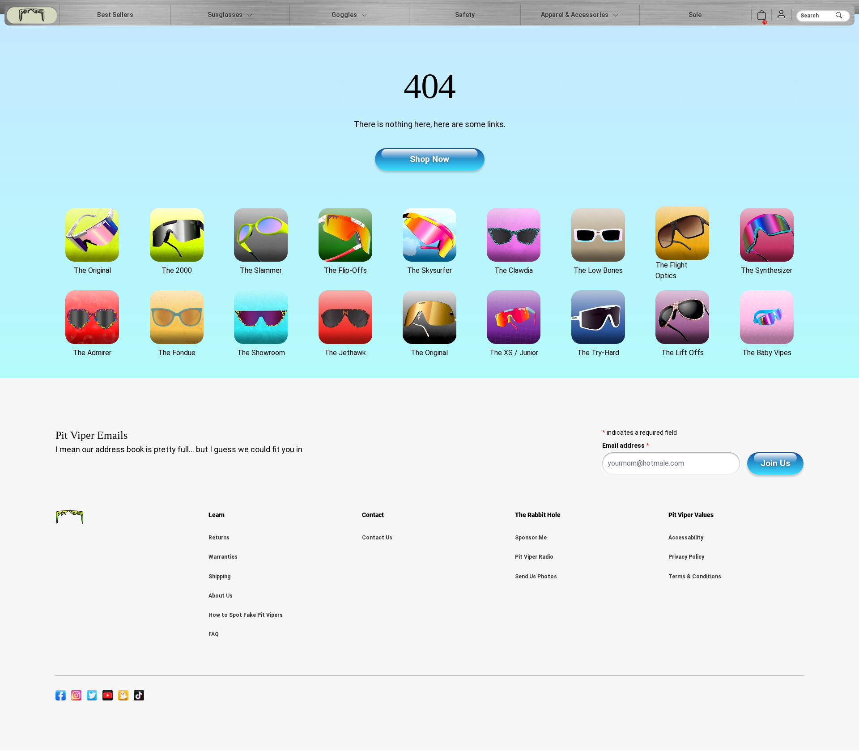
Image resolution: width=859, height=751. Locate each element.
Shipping (219, 576)
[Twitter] (92, 695)
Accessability (685, 538)
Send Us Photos (536, 576)
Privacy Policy (686, 557)
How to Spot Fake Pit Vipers (245, 615)
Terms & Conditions (694, 576)
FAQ (213, 634)
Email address (625, 445)
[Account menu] (781, 14)
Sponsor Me (531, 538)
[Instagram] (76, 695)
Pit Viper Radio (534, 557)
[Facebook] (60, 695)
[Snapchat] (123, 695)
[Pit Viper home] (31, 15)
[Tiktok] (139, 695)
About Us (220, 596)
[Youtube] (107, 695)
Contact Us (377, 538)
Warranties (223, 557)
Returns (219, 538)
